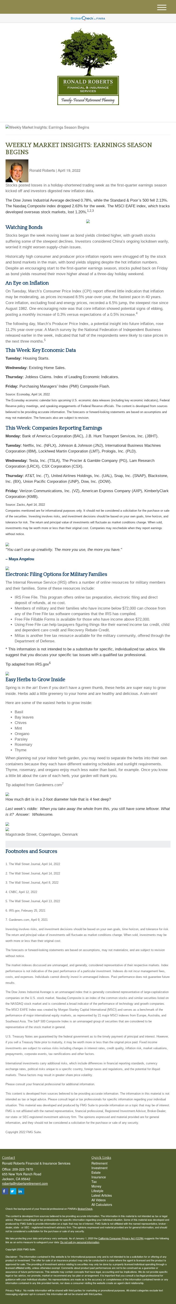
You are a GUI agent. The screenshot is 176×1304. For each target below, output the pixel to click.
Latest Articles (101, 1195)
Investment (99, 1167)
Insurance (98, 1177)
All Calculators (101, 1204)
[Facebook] (54, 114)
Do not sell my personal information (79, 1242)
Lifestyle (97, 1190)
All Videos (98, 1200)
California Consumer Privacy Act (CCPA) (121, 1238)
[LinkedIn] (48, 114)
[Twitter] (41, 114)
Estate (96, 1172)
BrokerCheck (85, 1208)
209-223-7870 (130, 114)
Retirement (99, 1163)
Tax (94, 1181)
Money (96, 1186)
